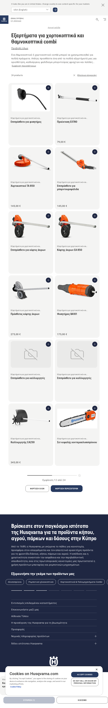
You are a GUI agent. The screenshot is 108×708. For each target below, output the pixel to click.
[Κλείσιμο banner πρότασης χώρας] (103, 5)
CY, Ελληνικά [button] (16, 21)
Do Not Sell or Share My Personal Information (84, 682)
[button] (16, 590)
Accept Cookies (84, 675)
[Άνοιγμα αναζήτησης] (97, 19)
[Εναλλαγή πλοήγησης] (104, 19)
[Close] (96, 669)
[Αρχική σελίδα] (4, 19)
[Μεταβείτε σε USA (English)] (55, 10)
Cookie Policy (15, 687)
